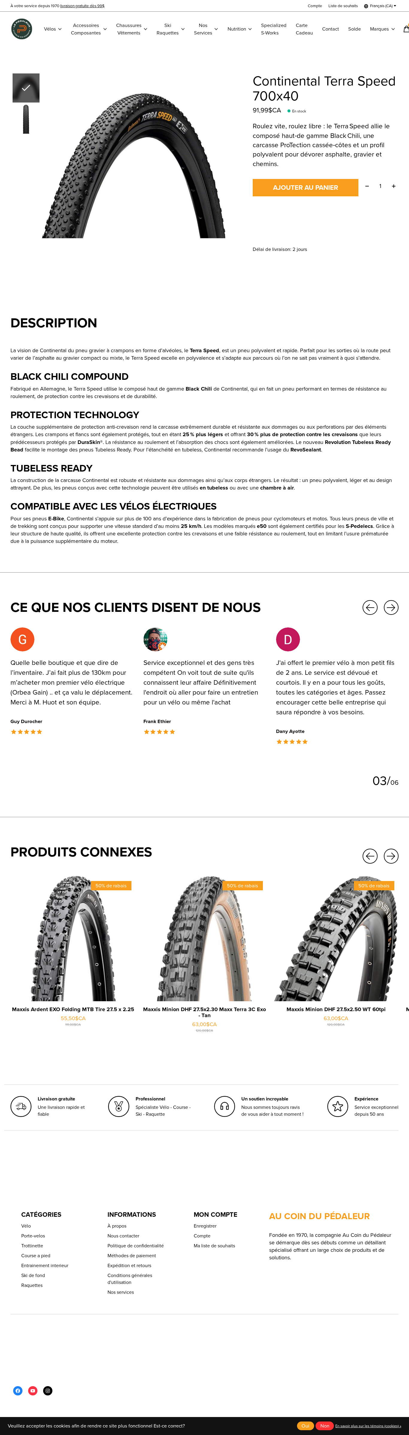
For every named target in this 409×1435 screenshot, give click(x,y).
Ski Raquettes (168, 29)
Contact (330, 29)
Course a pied (35, 1255)
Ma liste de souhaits (214, 1245)
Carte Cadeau (304, 29)
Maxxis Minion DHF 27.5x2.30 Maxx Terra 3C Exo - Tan (204, 1012)
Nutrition (237, 29)
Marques (379, 29)
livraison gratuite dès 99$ (82, 6)
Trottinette (32, 1245)
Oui (305, 1426)
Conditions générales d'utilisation (129, 1279)
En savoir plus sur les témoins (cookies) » (368, 1426)
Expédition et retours (129, 1265)
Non (324, 1426)
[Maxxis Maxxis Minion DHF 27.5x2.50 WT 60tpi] (336, 938)
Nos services (120, 1292)
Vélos (50, 29)
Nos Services (203, 29)
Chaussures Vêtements (129, 29)
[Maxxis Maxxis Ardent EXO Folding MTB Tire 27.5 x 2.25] (73, 938)
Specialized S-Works (274, 29)
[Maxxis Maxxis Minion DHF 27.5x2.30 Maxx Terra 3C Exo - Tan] (204, 938)
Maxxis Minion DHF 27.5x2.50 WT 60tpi (336, 1009)
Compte (202, 1235)
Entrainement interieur (44, 1265)
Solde (354, 29)
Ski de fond (33, 1275)
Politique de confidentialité (135, 1245)
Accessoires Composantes (86, 29)
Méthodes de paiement (131, 1255)
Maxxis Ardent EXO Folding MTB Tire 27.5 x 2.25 (73, 1009)
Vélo (26, 1225)
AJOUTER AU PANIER (305, 187)
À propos (116, 1225)
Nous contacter (123, 1235)
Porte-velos (33, 1235)
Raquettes (32, 1285)
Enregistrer (205, 1225)
